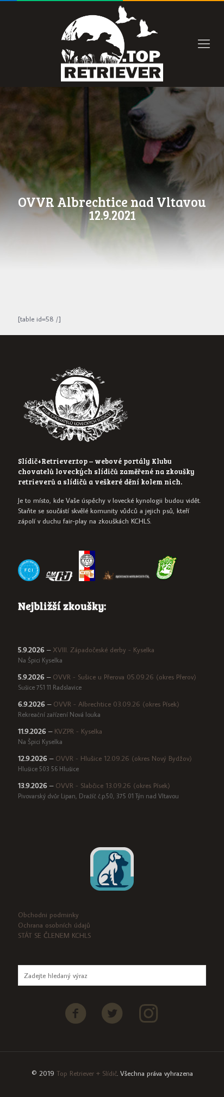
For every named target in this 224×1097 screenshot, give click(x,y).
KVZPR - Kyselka (78, 731)
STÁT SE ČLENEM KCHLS (54, 935)
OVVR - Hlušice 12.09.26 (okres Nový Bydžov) (123, 758)
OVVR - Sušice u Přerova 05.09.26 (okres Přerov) (124, 676)
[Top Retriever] (112, 43)
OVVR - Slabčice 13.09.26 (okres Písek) (112, 785)
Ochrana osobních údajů (54, 925)
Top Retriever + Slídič (87, 1073)
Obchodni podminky (48, 914)
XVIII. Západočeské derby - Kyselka (103, 649)
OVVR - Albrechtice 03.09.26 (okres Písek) (116, 703)
